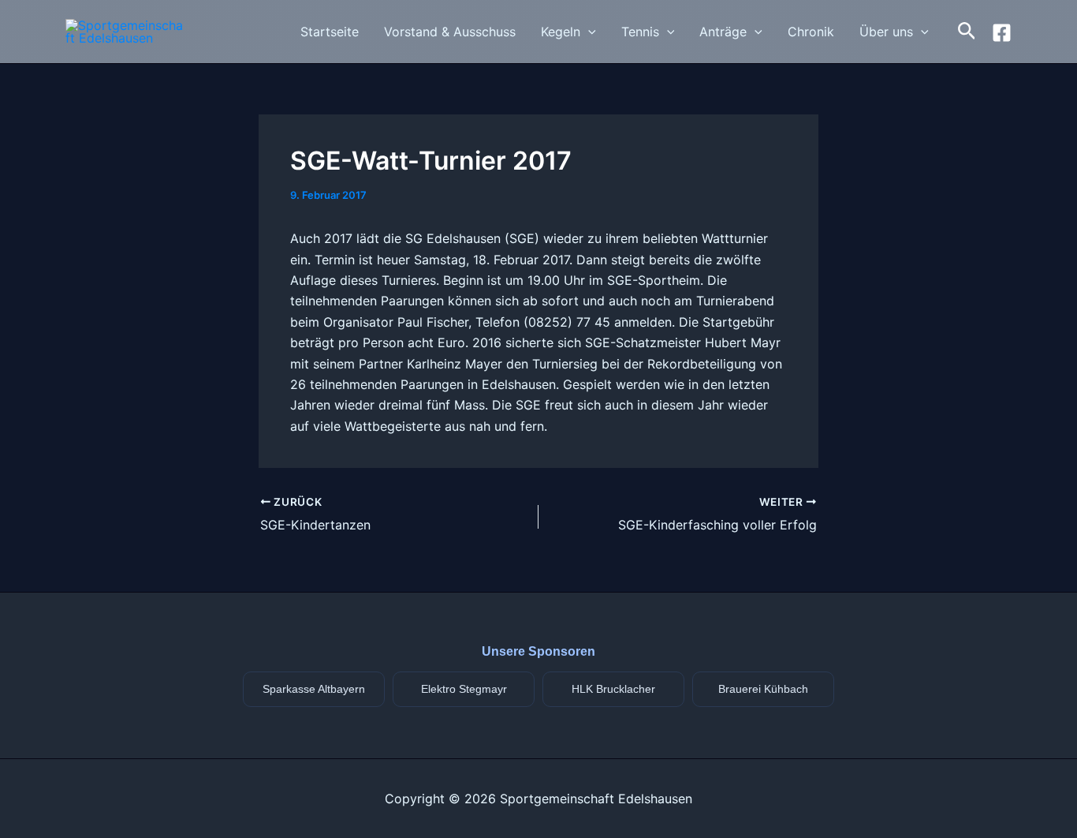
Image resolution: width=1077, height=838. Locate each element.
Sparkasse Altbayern (314, 689)
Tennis (640, 31)
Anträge (723, 31)
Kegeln (560, 31)
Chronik (811, 31)
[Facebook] (1002, 33)
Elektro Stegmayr (464, 689)
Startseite (329, 31)
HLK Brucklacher (613, 689)
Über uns (886, 31)
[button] (588, 31)
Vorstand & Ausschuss (450, 31)
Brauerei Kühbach (763, 689)
